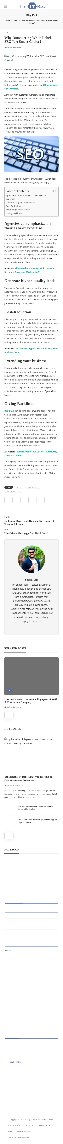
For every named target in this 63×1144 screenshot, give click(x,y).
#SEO (19, 487)
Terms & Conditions (18, 1137)
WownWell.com (20, 1094)
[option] (31, 683)
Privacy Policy (25, 1131)
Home (7, 20)
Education (32, 938)
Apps (32, 915)
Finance (32, 943)
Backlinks (9, 410)
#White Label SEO (13, 491)
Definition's (32, 932)
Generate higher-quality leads (20, 202)
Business (32, 921)
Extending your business (18, 209)
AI (32, 909)
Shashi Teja (8, 707)
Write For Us (14, 1125)
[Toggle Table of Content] (52, 191)
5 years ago (17, 707)
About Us (29, 1125)
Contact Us (44, 1125)
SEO (15, 20)
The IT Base (48, 1119)
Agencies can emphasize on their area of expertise (26, 197)
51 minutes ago (18, 785)
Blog (10, 1131)
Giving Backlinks (14, 213)
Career (32, 926)
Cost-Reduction (13, 206)
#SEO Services (33, 487)
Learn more (15, 1062)
